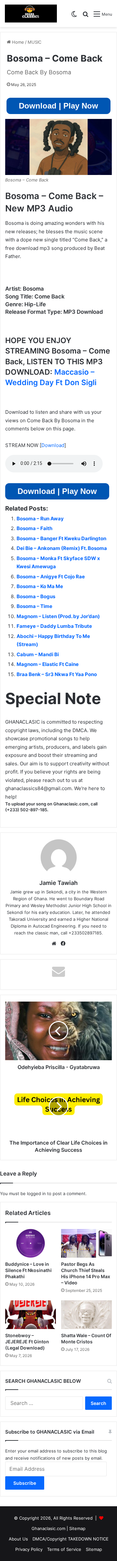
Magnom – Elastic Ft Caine (48, 664)
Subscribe (24, 1483)
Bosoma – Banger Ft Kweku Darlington (61, 538)
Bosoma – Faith (34, 528)
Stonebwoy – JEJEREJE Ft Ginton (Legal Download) (27, 1342)
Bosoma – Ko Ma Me (40, 586)
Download (52, 445)
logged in (36, 1193)
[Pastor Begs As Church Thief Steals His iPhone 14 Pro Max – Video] (86, 1243)
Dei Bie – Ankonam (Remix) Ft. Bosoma (62, 548)
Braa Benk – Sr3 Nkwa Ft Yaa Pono (57, 674)
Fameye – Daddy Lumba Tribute (54, 626)
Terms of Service (64, 1549)
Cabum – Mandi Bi (38, 654)
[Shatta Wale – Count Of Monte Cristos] (86, 1314)
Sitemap (77, 1528)
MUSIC (34, 42)
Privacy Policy (29, 1549)
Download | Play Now (58, 105)
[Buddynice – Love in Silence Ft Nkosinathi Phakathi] (30, 1243)
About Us (18, 1538)
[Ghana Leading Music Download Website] (31, 13)
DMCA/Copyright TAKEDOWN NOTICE (70, 1538)
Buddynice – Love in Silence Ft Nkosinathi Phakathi (28, 1270)
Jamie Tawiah (58, 882)
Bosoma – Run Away (40, 518)
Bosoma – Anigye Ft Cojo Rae (51, 576)
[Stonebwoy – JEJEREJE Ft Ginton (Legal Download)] (30, 1314)
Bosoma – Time (34, 606)
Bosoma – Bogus (36, 596)
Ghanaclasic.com (48, 1528)
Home (17, 42)
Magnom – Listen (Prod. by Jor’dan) (58, 616)
